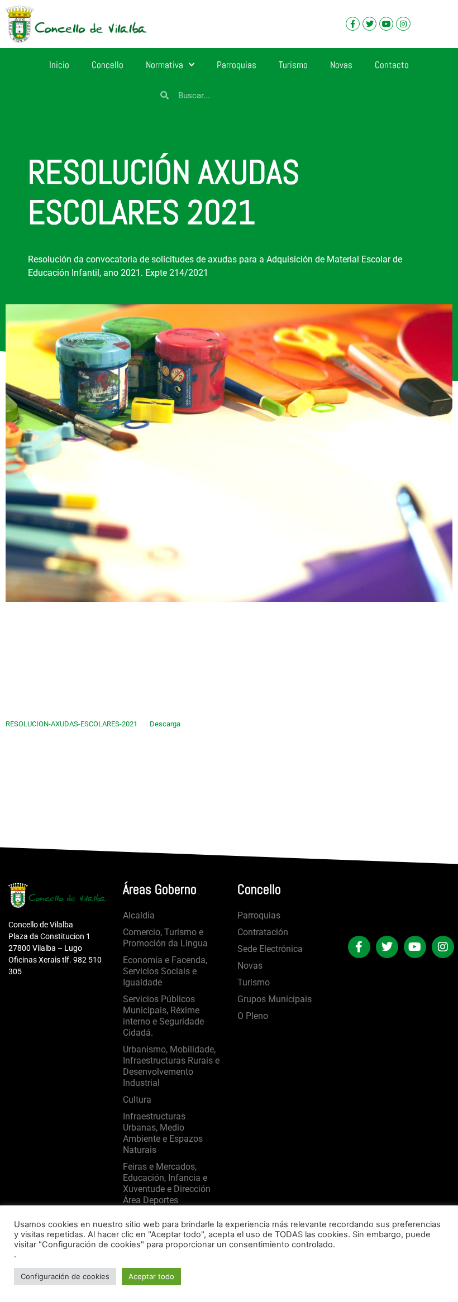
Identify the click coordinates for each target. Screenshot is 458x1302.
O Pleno (252, 1016)
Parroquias (236, 65)
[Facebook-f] (353, 24)
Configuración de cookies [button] (65, 1276)
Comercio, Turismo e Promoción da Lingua (165, 938)
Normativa (164, 65)
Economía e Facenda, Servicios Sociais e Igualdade (165, 971)
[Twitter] (369, 24)
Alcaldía (139, 915)
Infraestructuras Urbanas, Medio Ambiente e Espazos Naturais (163, 1133)
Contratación (262, 932)
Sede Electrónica (270, 949)
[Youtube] (386, 24)
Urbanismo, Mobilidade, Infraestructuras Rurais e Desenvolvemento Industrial (171, 1066)
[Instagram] (403, 24)
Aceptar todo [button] (151, 1276)
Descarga (165, 724)
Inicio (59, 65)
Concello (107, 65)
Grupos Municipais (274, 999)
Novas (341, 65)
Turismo (293, 65)
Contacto (392, 65)
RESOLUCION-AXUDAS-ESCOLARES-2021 (71, 724)
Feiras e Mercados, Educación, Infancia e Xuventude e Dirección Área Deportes (167, 1183)
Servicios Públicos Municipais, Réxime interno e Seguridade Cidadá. (163, 1016)
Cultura (137, 1099)
